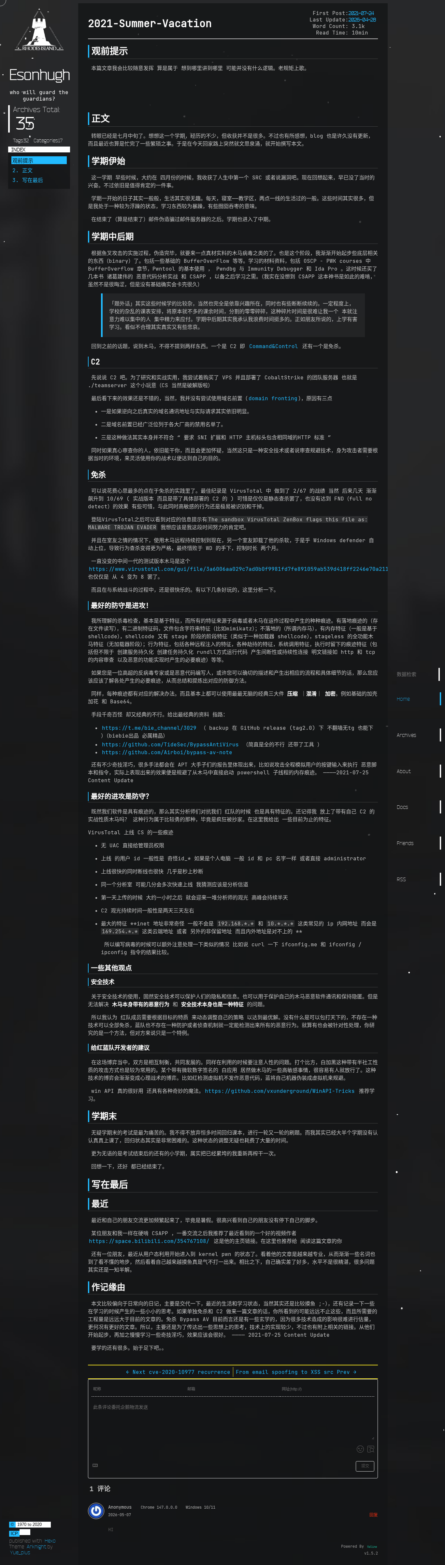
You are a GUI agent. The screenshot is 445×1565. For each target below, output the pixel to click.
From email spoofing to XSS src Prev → (296, 1372)
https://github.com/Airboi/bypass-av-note (167, 752)
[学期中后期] (88, 237)
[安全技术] (88, 982)
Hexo (50, 1541)
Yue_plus (20, 1552)
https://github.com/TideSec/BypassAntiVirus (170, 744)
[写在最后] (88, 1184)
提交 (365, 1466)
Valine (372, 1546)
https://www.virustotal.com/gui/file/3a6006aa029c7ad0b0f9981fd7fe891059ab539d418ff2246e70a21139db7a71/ (253, 569)
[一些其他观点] (88, 968)
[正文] (88, 118)
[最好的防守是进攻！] (88, 605)
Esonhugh (39, 74)
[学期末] (88, 1116)
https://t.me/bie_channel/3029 (149, 728)
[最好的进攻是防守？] (88, 796)
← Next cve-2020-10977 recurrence (178, 1372)
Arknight (36, 1546)
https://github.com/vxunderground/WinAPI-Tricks (280, 1091)
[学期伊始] (88, 161)
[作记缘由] (88, 1287)
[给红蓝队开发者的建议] (88, 1048)
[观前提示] (88, 51)
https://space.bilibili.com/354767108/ (149, 1241)
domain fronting (273, 398)
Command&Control (273, 346)
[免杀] (88, 475)
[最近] (88, 1204)
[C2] (88, 362)
